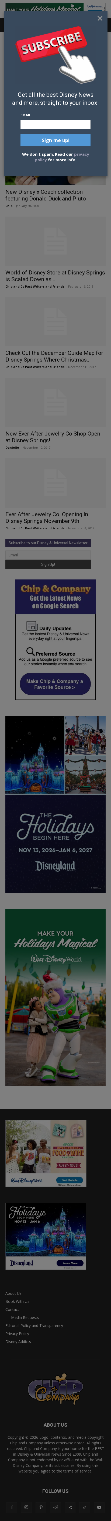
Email (25, 115)
